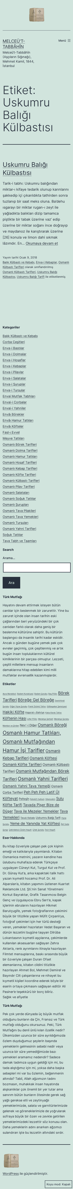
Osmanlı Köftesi (43, 758)
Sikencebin (50, 799)
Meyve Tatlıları (13, 438)
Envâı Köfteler (13, 426)
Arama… (9, 558)
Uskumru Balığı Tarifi (30, 276)
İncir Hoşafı (50, 830)
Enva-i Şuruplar (14, 384)
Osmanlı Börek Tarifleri (20, 444)
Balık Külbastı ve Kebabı (18, 262)
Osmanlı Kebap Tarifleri (20, 468)
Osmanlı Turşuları (15, 523)
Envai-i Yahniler (14, 408)
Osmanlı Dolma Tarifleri (20, 450)
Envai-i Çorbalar (15, 402)
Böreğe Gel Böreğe (36, 699)
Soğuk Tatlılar (13, 535)
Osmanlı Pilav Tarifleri (19, 486)
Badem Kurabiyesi (25, 694)
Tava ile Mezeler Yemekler (36, 811)
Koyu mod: (54, 1184)
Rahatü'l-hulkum (37, 799)
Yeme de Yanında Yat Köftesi (35, 823)
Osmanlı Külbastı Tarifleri (19, 272)
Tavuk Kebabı (27, 817)
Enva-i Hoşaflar (14, 360)
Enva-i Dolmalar (14, 354)
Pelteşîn (24, 798)
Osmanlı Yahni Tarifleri (19, 529)
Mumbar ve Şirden (11, 726)
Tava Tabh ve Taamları (19, 541)
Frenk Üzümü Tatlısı (37, 706)
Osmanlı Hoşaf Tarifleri (20, 462)
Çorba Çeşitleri (14, 342)
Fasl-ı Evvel (11, 432)
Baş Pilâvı (52, 694)
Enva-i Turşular (14, 390)
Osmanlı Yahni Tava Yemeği (26, 786)
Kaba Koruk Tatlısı (53, 712)
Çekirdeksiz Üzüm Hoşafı (20, 830)
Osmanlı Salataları (16, 492)
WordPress (11, 1173)
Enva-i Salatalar (14, 378)
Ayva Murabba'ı (9, 694)
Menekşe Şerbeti (45, 719)
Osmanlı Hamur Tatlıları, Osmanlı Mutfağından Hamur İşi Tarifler (32, 741)
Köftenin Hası (14, 718)
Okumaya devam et (42, 243)
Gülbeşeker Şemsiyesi (57, 706)
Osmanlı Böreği (52, 724)
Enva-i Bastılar (13, 348)
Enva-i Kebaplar (46, 262)
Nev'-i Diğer (28, 725)
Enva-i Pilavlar (13, 372)
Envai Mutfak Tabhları (19, 396)
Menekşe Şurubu (61, 719)
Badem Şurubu (40, 694)
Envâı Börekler (13, 414)
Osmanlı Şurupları (16, 504)
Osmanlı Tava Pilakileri (19, 511)
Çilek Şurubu (38, 830)
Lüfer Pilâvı (32, 719)
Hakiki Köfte (13, 712)
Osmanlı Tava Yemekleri (20, 517)
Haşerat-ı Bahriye (34, 712)
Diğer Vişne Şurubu (18, 706)
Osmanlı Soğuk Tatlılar (19, 498)
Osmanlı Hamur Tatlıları (20, 456)
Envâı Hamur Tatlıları (18, 420)
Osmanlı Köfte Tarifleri (19, 474)
